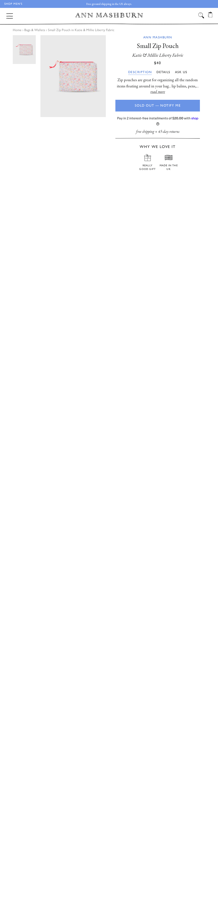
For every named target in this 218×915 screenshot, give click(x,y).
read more (157, 91)
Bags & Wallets (34, 30)
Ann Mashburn (157, 37)
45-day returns (168, 131)
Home (17, 30)
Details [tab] (163, 72)
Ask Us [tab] (181, 72)
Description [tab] (140, 72)
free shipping (145, 131)
